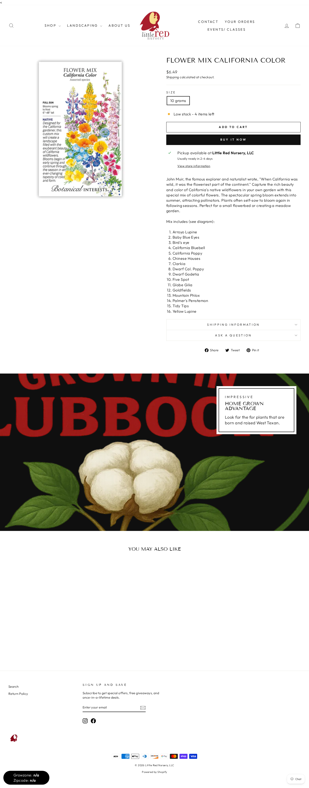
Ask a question (233, 335)
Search (13, 687)
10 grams (178, 100)
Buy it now (233, 139)
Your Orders (240, 22)
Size (171, 92)
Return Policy (18, 694)
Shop (51, 25)
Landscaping (83, 25)
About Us (119, 25)
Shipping (172, 77)
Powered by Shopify (154, 772)
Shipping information (233, 325)
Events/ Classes (226, 29)
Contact (208, 22)
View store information (193, 166)
